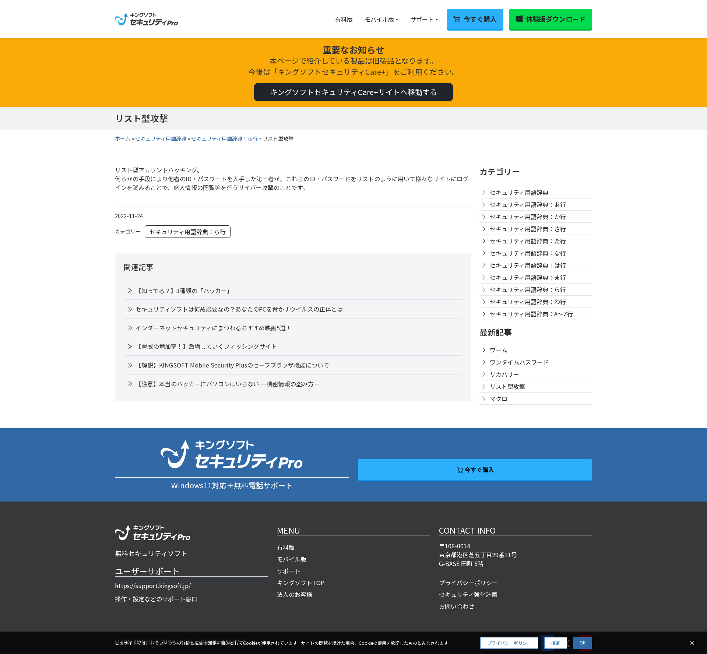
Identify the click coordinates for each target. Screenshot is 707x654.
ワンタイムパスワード (519, 362)
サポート (422, 19)
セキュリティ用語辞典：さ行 (528, 228)
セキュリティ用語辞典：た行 (528, 240)
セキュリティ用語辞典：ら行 (224, 138)
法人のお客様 (294, 594)
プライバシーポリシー (468, 582)
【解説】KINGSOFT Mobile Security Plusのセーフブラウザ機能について (232, 365)
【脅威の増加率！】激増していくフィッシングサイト (206, 346)
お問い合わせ (456, 606)
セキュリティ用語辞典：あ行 (528, 204)
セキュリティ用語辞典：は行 (528, 265)
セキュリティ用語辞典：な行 (528, 253)
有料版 (344, 19)
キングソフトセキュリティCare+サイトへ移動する (353, 92)
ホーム (122, 138)
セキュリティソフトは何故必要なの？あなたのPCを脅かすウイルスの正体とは (239, 309)
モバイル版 (379, 19)
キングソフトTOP (300, 582)
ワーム (498, 349)
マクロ (498, 398)
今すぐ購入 (480, 19)
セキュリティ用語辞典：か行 (528, 216)
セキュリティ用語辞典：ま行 (528, 277)
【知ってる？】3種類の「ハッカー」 (184, 290)
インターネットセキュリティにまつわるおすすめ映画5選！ (214, 327)
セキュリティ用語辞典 (160, 138)
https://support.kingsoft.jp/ (153, 585)
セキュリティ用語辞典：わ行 (528, 301)
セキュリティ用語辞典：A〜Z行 (531, 313)
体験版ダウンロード (555, 19)
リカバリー (504, 374)
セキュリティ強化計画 (468, 594)
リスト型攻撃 (507, 386)
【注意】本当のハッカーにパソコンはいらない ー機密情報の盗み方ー (228, 383)
